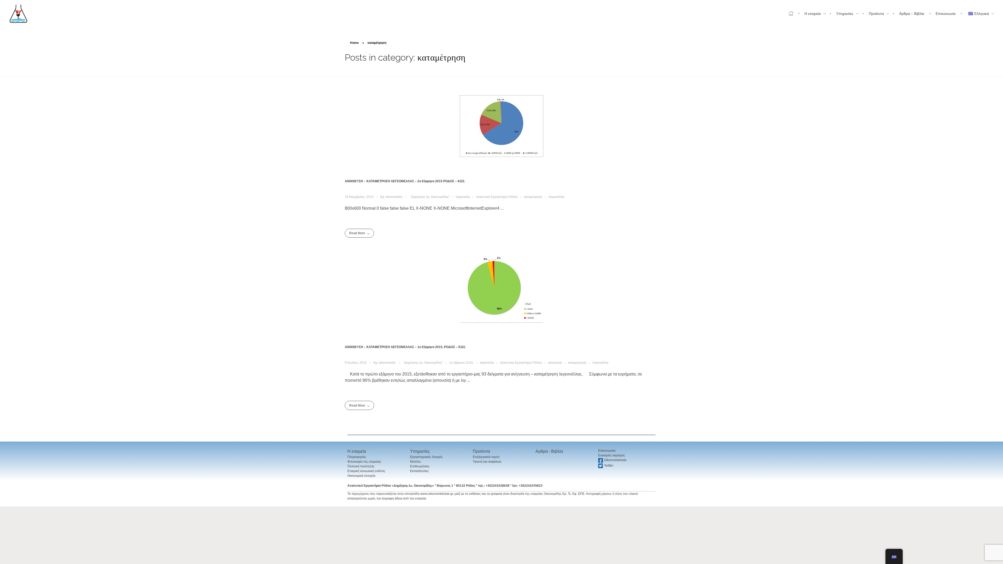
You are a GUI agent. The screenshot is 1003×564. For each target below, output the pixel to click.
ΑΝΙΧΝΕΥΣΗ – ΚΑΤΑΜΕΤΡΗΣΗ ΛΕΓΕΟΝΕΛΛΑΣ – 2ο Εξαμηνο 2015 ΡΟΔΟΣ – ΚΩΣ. (405, 181)
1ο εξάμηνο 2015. (461, 363)
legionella (463, 197)
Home (354, 43)
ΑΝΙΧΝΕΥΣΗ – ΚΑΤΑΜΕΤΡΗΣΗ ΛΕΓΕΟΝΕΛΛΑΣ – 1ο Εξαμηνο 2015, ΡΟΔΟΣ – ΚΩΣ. (405, 347)
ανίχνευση (555, 363)
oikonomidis (394, 197)
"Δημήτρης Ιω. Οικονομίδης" (430, 197)
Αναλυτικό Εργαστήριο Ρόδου (497, 197)
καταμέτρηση (533, 197)
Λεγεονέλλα (556, 197)
